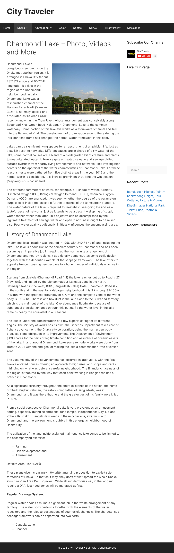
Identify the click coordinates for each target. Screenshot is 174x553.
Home (7, 27)
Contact (77, 27)
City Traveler (30, 11)
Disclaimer (133, 27)
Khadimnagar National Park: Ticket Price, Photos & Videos (146, 210)
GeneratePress (107, 547)
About (62, 27)
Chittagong (42, 27)
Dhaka (21, 27)
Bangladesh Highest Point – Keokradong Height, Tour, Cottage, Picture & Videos (146, 196)
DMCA (93, 27)
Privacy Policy (112, 27)
